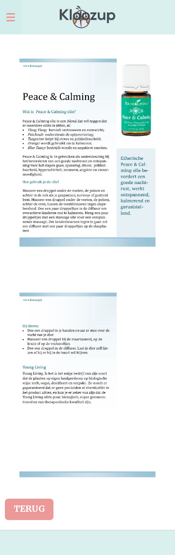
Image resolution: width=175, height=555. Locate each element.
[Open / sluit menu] (10, 17)
